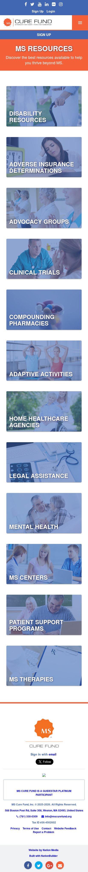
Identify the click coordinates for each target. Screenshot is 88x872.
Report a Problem (43, 832)
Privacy (15, 828)
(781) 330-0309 (28, 816)
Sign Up (38, 11)
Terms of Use (31, 828)
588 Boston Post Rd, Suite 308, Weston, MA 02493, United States (44, 810)
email (52, 754)
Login (51, 11)
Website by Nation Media (44, 850)
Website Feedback (65, 828)
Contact (46, 828)
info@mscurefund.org (58, 816)
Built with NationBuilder (43, 856)
